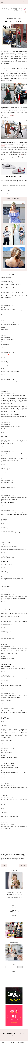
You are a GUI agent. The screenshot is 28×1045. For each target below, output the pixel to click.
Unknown (4, 351)
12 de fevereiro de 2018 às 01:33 (7, 727)
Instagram (3, 295)
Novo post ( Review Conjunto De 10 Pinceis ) (13, 458)
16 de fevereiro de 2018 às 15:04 (7, 814)
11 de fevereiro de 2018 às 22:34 (7, 693)
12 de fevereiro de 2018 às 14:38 (7, 765)
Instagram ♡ (17, 564)
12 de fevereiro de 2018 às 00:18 (7, 708)
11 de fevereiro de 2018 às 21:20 (7, 632)
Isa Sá (3, 320)
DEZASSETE (4, 805)
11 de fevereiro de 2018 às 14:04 (7, 363)
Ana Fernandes (6, 609)
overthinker (5, 783)
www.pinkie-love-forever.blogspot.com (10, 536)
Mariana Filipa (5, 391)
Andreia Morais (6, 542)
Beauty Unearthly (7, 664)
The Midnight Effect (5, 718)
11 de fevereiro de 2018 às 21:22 (7, 646)
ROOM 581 (3, 385)
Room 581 (4, 378)
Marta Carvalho (6, 631)
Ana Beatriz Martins (7, 763)
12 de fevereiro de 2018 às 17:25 (7, 785)
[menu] (2, 2)
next (4, 865)
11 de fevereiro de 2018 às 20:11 (7, 557)
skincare (14, 915)
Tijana (3, 478)
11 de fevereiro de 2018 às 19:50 (7, 544)
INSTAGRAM (10, 805)
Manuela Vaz (5, 707)
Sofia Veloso (5, 450)
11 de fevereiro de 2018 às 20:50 (7, 573)
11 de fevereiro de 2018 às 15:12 (7, 470)
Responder (3, 300)
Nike (22, 154)
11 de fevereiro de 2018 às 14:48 (7, 393)
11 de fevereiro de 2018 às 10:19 (7, 305)
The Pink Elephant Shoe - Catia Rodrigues (16, 1042)
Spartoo (3, 145)
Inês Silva (4, 527)
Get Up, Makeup (5, 564)
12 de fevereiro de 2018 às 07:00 (7, 748)
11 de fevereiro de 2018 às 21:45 (7, 666)
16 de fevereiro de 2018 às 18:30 (7, 824)
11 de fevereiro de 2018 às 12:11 (7, 337)
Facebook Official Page (12, 295)
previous (22, 865)
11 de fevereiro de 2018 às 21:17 (7, 611)
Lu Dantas (4, 361)
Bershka (12, 115)
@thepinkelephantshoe (17, 1036)
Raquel (3, 509)
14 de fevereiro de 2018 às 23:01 (7, 797)
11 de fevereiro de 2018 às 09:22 (7, 279)
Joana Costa (5, 675)
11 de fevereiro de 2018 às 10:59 (7, 322)
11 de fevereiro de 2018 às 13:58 (7, 352)
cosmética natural (14, 911)
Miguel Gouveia (6, 277)
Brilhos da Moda (5, 329)
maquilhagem (14, 914)
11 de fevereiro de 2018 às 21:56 (7, 676)
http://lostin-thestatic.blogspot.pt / (9, 757)
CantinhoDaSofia (5, 460)
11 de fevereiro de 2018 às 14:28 (7, 379)
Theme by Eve (14, 1043)
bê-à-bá (14, 909)
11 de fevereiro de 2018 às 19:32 (7, 529)
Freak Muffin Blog (5, 344)
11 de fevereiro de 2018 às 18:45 (7, 510)
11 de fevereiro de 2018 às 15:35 (7, 495)
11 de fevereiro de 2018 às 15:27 (7, 480)
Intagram (16, 460)
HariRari (4, 335)
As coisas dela (5, 468)
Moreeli (3, 571)
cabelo (14, 910)
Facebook (12, 460)
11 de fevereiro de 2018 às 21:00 (7, 594)
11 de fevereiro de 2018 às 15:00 (7, 424)
